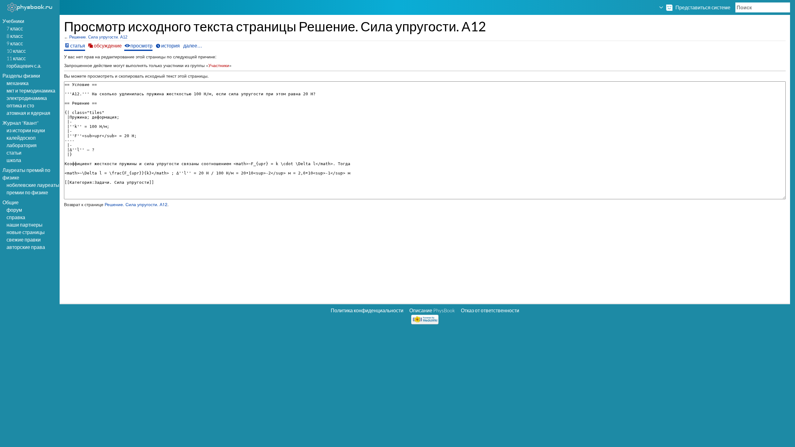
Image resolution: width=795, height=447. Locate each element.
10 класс (16, 51)
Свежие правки (24, 239)
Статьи (14, 153)
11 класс (16, 58)
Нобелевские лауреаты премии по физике (33, 188)
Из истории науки (26, 130)
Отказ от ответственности (490, 310)
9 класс (15, 43)
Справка (16, 217)
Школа (14, 160)
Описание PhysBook (432, 310)
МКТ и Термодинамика (31, 90)
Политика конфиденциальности (367, 310)
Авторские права (26, 247)
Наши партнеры (25, 225)
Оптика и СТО (20, 105)
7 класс (15, 28)
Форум (14, 210)
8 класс (15, 36)
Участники (218, 65)
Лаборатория (22, 145)
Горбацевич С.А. (24, 66)
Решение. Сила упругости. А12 (98, 37)
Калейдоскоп (21, 138)
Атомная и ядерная (28, 113)
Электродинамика (27, 98)
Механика (18, 83)
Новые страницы (26, 232)
